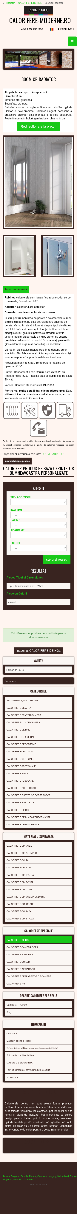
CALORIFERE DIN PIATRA (20, 874)
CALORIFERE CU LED (18, 961)
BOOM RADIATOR (53, 454)
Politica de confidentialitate (20, 1055)
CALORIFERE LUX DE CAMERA (23, 722)
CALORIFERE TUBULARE (20, 780)
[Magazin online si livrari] (65, 410)
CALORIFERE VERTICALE (20, 758)
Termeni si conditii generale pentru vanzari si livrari (32, 1047)
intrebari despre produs (17, 461)
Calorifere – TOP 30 (17, 1004)
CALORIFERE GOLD (17, 860)
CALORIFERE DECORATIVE (21, 744)
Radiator (10, 2)
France (32, 1176)
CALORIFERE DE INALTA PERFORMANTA (28, 817)
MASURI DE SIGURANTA (20, 1062)
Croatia (24, 1176)
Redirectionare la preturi (38, 126)
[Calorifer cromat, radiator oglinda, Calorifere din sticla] (38, 182)
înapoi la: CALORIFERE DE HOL (38, 650)
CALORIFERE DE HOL (30, 2)
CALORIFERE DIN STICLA (20, 918)
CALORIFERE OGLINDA (19, 911)
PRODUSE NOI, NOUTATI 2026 (22, 700)
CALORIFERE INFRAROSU (21, 968)
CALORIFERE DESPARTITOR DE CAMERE (29, 976)
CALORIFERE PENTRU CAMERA (24, 715)
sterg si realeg (56, 559)
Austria (6, 1176)
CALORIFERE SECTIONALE (21, 766)
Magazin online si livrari (19, 1040)
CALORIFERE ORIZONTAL (20, 751)
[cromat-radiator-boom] (19, 255)
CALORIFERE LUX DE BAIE (21, 736)
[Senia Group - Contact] (38, 428)
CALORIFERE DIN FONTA (20, 882)
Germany (42, 1176)
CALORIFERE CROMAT (19, 867)
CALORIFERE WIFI (16, 983)
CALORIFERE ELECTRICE (20, 802)
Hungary (52, 1176)
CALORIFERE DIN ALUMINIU (22, 852)
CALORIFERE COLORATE (20, 903)
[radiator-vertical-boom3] (57, 255)
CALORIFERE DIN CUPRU (20, 889)
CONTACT (66, 28)
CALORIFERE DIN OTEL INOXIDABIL (26, 896)
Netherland (63, 1176)
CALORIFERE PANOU (18, 773)
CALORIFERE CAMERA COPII (22, 947)
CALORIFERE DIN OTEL (19, 845)
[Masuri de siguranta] (47, 410)
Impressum (12, 1077)
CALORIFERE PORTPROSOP (22, 787)
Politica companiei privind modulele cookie (28, 1069)
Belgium (15, 1176)
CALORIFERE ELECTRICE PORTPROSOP (28, 795)
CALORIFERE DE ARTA (19, 707)
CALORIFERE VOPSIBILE (20, 954)
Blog (9, 1012)
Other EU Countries (23, 1179)
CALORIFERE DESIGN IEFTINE (23, 824)
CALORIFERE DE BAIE (18, 729)
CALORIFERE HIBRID (18, 809)
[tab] (16, 289)
